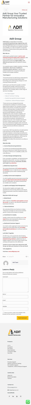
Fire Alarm (10, 348)
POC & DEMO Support (13, 365)
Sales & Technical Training (14, 363)
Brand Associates (12, 377)
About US (10, 375)
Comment (5, 276)
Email (4, 300)
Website (5, 306)
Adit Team (15, 262)
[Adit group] (5, 2)
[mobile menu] (29, 2)
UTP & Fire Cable (12, 351)
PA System (10, 347)
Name (4, 294)
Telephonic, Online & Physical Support (17, 366)
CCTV (9, 345)
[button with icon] (9, 396)
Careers (10, 378)
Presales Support (12, 362)
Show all (25, 10)
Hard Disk (10, 353)
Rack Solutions (11, 350)
